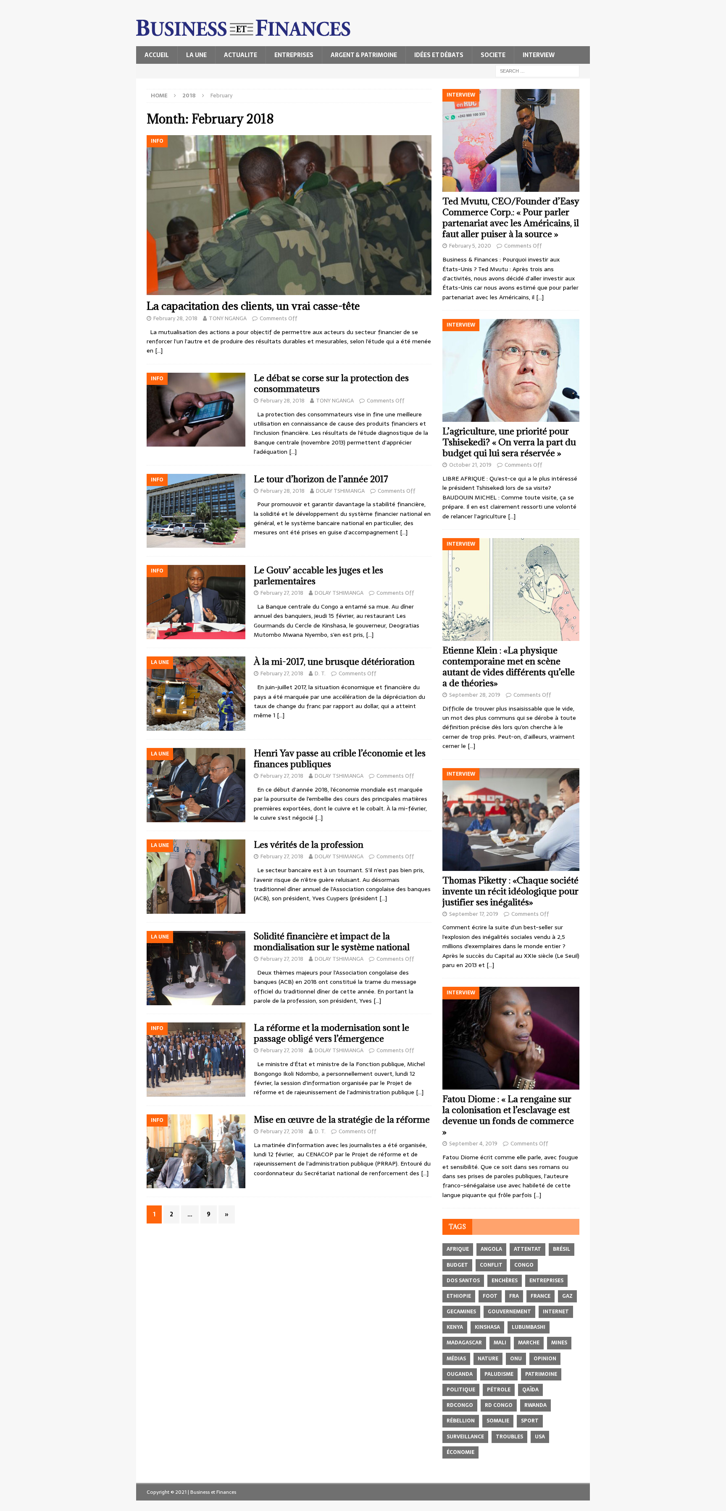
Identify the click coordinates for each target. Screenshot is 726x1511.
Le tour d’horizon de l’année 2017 (321, 479)
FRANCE (540, 1296)
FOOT (490, 1296)
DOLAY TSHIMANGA (340, 490)
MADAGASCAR (464, 1342)
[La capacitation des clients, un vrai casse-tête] (289, 215)
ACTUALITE (240, 55)
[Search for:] (537, 70)
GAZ (567, 1296)
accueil (157, 55)
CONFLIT (491, 1265)
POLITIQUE (461, 1390)
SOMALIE (498, 1421)
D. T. (320, 673)
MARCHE (528, 1342)
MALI (500, 1342)
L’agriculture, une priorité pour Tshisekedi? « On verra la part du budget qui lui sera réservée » (509, 442)
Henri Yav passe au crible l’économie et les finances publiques (340, 759)
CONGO (524, 1265)
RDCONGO (460, 1405)
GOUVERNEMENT (509, 1311)
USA (540, 1437)
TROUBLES (509, 1437)
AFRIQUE (458, 1249)
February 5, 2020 (470, 245)
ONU (516, 1358)
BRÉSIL (561, 1249)
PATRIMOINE (541, 1374)
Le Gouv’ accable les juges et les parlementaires (318, 576)
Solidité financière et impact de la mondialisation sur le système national (332, 942)
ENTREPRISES (293, 55)
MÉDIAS (456, 1358)
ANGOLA (491, 1249)
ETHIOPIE (459, 1296)
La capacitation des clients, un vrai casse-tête (253, 306)
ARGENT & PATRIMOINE (364, 55)
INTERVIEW (539, 55)
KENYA (455, 1327)
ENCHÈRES (505, 1280)
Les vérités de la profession (308, 844)
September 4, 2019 (473, 1143)
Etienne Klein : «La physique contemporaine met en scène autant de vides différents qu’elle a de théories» (508, 667)
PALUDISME (498, 1374)
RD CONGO (499, 1405)
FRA (514, 1296)
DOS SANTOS (463, 1280)
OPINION (545, 1358)
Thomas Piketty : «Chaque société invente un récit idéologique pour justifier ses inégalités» (510, 891)
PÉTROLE (498, 1390)
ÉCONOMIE (460, 1452)
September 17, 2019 (473, 914)
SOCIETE (493, 55)
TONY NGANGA (228, 318)
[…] (159, 350)
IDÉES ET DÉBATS (438, 55)
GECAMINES (461, 1311)
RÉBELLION (461, 1421)
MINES (559, 1342)
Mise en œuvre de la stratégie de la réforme (342, 1119)
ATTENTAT (527, 1249)
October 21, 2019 (470, 464)
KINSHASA (487, 1327)
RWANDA (535, 1405)
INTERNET (556, 1311)
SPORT (530, 1421)
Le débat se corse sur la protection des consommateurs (331, 383)
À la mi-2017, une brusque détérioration (334, 661)
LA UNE (196, 55)
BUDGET (457, 1265)
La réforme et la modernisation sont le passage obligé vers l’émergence (331, 1033)
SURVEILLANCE (465, 1437)
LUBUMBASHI (528, 1327)
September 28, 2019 (474, 694)
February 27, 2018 (281, 592)
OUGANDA (460, 1374)
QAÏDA (530, 1390)
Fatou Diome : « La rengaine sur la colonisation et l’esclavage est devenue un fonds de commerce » (508, 1115)
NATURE (488, 1358)
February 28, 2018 (175, 318)
